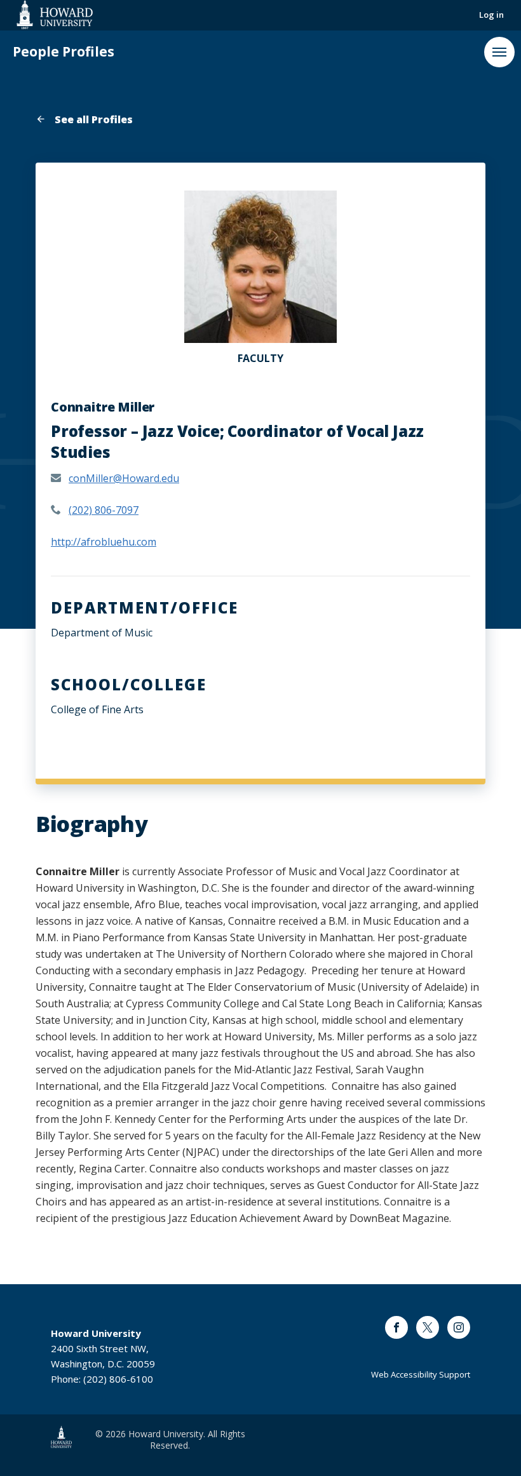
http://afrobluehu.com (103, 542)
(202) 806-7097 (104, 510)
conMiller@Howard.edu (124, 478)
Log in (491, 14)
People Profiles (63, 52)
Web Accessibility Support (420, 1374)
